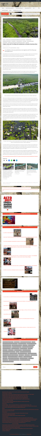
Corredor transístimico (5, 430)
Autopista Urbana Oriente (24, 395)
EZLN (10, 10)
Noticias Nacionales (35, 409)
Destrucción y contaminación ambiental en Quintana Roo (15, 39)
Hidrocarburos (4, 403)
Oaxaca (7, 410)
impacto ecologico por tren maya (11, 182)
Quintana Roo (5, 42)
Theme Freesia (29, 434)
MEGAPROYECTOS (28, 8)
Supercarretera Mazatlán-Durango (7, 400)
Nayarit (27, 409)
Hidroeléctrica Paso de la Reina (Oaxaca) (8, 420)
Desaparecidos (15, 401)
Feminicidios (27, 401)
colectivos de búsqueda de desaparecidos (10, 343)
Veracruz (3, 427)
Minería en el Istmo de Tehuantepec (18, 409)
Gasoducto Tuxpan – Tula (27, 404)
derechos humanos (6, 348)
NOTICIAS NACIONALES (9, 8)
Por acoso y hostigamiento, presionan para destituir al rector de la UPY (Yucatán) (16, 187)
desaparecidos (23, 348)
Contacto (3, 401)
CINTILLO (4, 39)
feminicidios (5, 353)
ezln (17, 351)
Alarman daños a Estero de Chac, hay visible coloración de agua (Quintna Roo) (20, 171)
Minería (3, 408)
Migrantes (19, 407)
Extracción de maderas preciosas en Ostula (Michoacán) (21, 424)
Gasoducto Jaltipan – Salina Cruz (7, 404)
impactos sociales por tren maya (22, 182)
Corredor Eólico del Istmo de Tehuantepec (8, 413)
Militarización (23, 407)
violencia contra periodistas (8, 361)
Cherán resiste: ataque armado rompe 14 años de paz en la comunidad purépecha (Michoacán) (19, 318)
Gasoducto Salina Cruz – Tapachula (18, 404)
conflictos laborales (22, 343)
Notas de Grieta (5, 10)
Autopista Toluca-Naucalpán (15, 395)
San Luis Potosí (32, 424)
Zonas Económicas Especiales (28, 428)
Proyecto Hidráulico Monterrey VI (7, 422)
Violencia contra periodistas (9, 427)
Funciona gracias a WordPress (14, 434)
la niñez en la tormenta (22, 353)
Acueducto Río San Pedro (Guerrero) (27, 417)
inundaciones (30, 182)
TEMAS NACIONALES (19, 8)
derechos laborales (15, 348)
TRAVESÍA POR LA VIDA (17, 10)
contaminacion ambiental (17, 345)
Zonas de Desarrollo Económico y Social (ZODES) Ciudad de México (12, 428)
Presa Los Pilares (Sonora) (6, 421)
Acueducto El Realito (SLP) (6, 417)
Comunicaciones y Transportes (7, 393)
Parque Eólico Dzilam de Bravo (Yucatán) (21, 413)
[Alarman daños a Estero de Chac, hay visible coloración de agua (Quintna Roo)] (20, 166)
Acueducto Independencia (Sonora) (16, 417)
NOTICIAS (30, 409)
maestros (21, 355)
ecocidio (5, 350)
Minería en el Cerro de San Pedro (7, 409)
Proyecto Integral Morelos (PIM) (20, 415)
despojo (30, 348)
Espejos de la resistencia (21, 401)
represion (30, 358)
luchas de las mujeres (32, 353)
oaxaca (20, 356)
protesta (5, 358)
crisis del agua (31, 345)
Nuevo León (4, 410)
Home (3, 407)
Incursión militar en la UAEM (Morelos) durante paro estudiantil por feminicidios (17, 296)
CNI (33, 8)
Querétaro (6, 424)
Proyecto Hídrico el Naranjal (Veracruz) (19, 422)
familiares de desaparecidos (25, 351)
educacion (10, 350)
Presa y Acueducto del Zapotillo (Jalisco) (24, 421)
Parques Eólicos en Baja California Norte (8, 414)
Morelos (25, 409)
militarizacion (34, 355)
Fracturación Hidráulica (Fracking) (7, 402)
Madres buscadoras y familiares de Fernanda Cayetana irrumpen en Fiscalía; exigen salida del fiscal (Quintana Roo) (20, 190)
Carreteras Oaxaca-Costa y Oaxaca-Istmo (8, 396)
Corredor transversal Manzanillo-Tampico (8, 397)
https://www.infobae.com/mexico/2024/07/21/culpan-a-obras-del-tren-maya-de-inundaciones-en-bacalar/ (20, 156)
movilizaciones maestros (13, 356)
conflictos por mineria (31, 343)
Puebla (3, 424)
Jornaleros (6, 407)
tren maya (8, 183)
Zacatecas (18, 427)
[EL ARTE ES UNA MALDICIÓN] (17, 232)
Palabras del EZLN (11, 410)
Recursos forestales (15, 423)
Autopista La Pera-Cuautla (6, 395)
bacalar (4, 182)
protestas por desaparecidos (13, 358)
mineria (5, 356)
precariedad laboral (27, 356)
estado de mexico (18, 350)
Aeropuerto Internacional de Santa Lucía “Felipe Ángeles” (25, 394)
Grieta (4, 4)
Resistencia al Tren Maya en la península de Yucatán (16, 42)
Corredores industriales (9, 401)
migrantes (27, 355)
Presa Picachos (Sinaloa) (14, 421)
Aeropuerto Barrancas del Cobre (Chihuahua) (9, 394)
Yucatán (15, 427)
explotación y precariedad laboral (9, 351)
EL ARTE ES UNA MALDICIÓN (9, 232)
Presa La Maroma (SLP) (32, 420)
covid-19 (25, 345)
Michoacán (15, 407)
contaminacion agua (7, 345)
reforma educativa (23, 358)
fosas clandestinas (13, 353)
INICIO (3, 8)
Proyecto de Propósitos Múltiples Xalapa (8, 415)
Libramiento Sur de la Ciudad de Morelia (21, 397)
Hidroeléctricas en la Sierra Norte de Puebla (22, 420)
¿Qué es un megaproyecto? (6, 429)
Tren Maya (27, 42)
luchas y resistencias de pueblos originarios (10, 355)
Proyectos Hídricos (5, 416)
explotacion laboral (26, 350)
